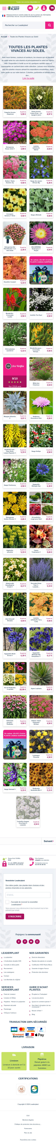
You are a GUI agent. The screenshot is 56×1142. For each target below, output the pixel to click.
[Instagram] (37, 941)
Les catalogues (9, 972)
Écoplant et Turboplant (39, 994)
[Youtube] (31, 941)
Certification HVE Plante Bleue (42, 965)
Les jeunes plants (38, 998)
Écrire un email (30, 8)
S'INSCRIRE (15, 916)
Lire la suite (28, 78)
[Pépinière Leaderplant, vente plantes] (13, 8)
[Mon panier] (52, 8)
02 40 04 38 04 (37, 8)
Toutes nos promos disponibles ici (28, 2)
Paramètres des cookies (28, 1140)
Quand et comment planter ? (41, 1001)
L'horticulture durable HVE (12, 961)
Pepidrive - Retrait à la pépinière (14, 1001)
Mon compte (44, 8)
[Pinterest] (25, 941)
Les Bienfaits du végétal (12, 979)
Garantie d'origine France (40, 968)
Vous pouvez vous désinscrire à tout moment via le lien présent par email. (27, 909)
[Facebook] (18, 941)
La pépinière (8, 957)
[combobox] (23, 25)
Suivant (48, 841)
